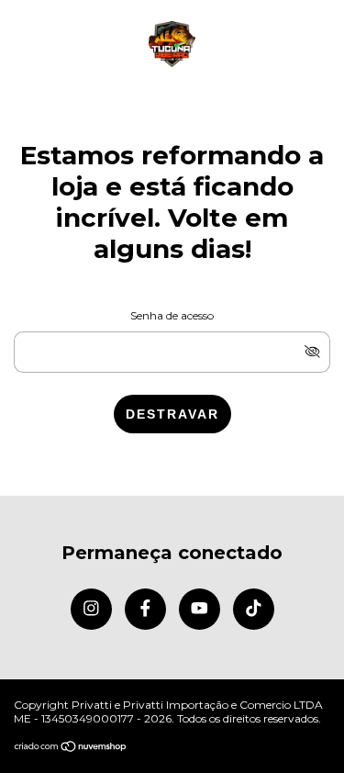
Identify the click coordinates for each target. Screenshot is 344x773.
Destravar (172, 414)
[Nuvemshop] (71, 748)
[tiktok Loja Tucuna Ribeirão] (253, 609)
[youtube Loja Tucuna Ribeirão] (199, 609)
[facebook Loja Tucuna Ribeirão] (145, 609)
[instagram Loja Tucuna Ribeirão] (91, 609)
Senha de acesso (172, 315)
